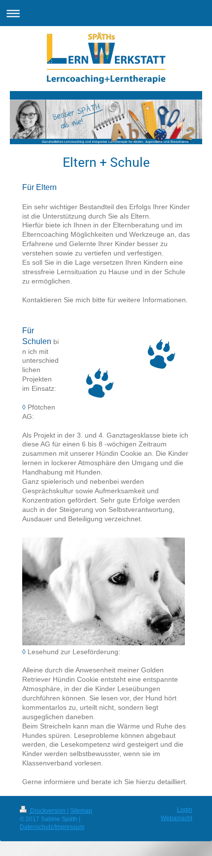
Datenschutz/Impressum (52, 827)
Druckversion (48, 810)
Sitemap (81, 810)
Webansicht (176, 818)
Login (184, 809)
